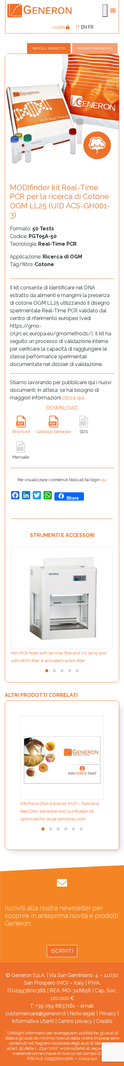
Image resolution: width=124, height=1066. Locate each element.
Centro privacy (75, 1021)
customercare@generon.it (35, 1013)
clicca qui (73, 398)
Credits (104, 1021)
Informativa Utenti (33, 1021)
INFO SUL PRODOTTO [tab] (48, 48)
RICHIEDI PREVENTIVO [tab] (95, 48)
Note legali (82, 1013)
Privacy (107, 1013)
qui (104, 479)
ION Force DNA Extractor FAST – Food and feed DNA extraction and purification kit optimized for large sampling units (59, 811)
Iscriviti (62, 951)
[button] (47, 670)
